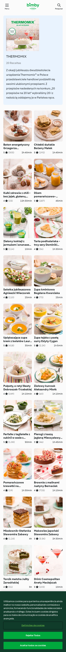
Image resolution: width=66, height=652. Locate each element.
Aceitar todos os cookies (33, 645)
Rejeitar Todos (33, 635)
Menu (7, 9)
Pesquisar (59, 9)
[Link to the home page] (33, 6)
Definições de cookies (33, 625)
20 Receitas (13, 63)
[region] (33, 621)
